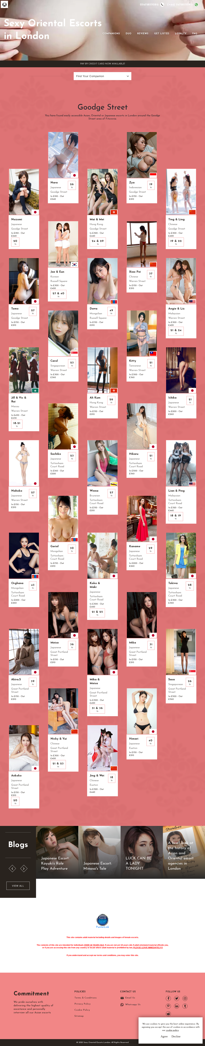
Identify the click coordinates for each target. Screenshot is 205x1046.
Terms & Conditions (85, 998)
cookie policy (172, 1030)
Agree (164, 1036)
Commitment (31, 994)
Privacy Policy (82, 1004)
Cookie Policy (82, 1010)
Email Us (130, 998)
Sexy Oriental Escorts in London (53, 30)
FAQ (194, 34)
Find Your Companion (90, 76)
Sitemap (79, 1016)
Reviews (142, 34)
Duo (128, 34)
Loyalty (181, 34)
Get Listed (161, 34)
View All (18, 885)
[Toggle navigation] (106, 28)
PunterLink (102, 927)
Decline (176, 1036)
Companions (111, 34)
